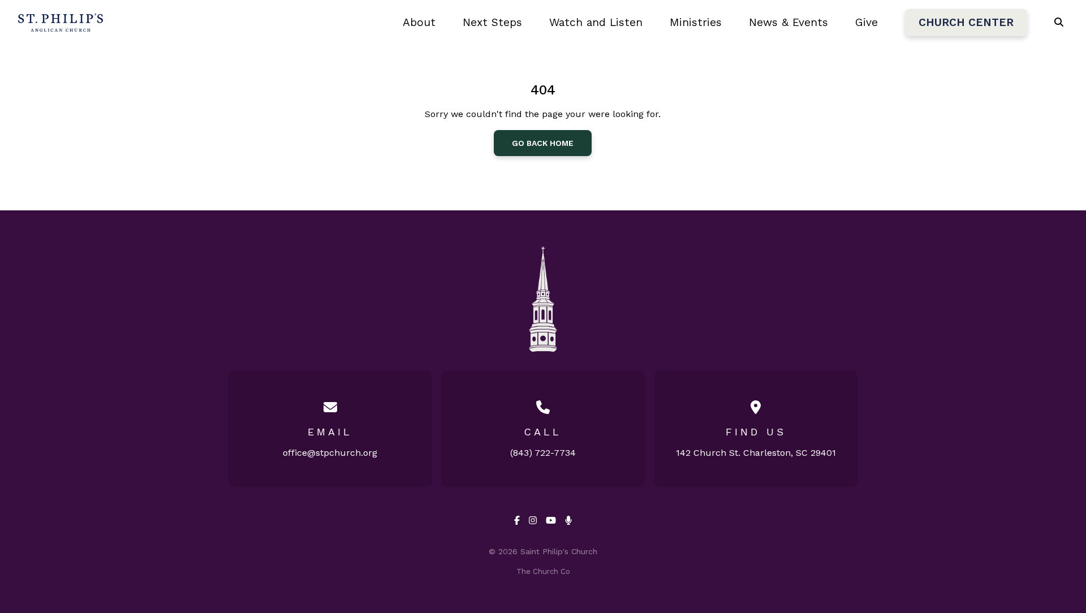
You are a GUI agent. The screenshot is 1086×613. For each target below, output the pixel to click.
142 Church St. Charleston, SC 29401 (756, 452)
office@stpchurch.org (330, 452)
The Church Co (543, 571)
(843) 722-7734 (543, 452)
